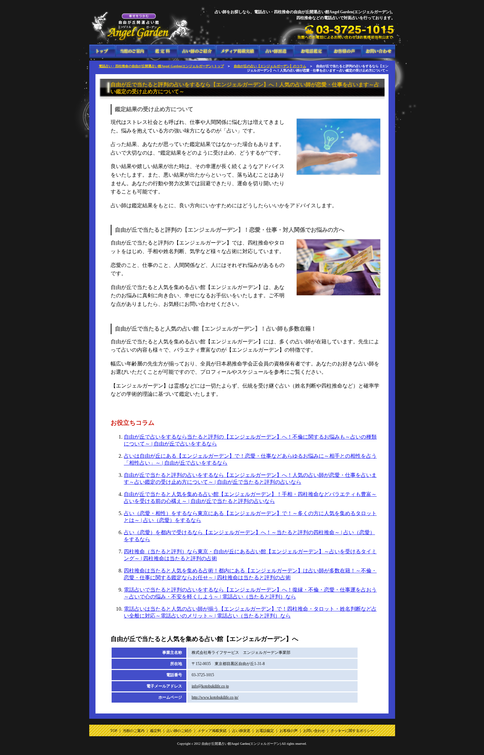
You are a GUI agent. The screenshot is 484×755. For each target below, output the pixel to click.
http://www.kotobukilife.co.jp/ (215, 697)
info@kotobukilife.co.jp (210, 686)
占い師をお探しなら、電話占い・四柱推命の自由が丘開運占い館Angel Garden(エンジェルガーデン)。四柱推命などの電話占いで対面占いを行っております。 (102, 51)
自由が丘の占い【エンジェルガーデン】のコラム (270, 66)
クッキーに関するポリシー (352, 731)
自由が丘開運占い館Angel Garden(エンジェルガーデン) (241, 743)
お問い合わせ (378, 51)
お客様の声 (344, 51)
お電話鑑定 (310, 51)
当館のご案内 (132, 51)
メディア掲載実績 (237, 51)
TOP (113, 731)
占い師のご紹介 (196, 51)
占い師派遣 (276, 51)
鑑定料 (162, 51)
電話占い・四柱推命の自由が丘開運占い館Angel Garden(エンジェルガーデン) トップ (161, 66)
